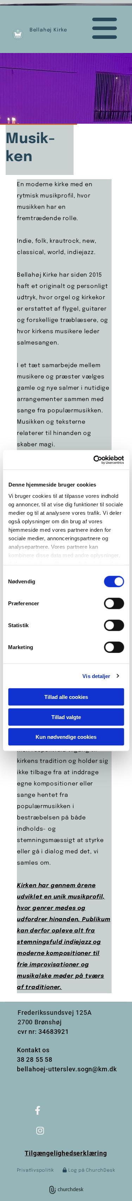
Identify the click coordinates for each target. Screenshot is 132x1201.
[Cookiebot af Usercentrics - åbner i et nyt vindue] (94, 459)
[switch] (114, 603)
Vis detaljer (96, 676)
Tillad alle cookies (66, 697)
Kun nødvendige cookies (66, 737)
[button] (98, 28)
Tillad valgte (66, 717)
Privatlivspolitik (36, 1170)
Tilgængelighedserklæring (66, 1153)
